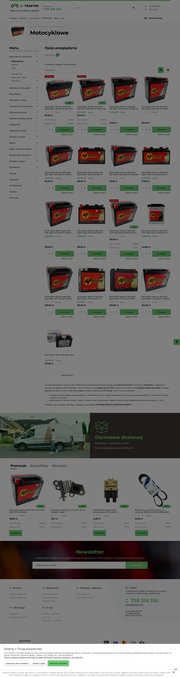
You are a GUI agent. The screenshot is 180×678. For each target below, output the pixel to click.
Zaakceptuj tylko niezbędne (17, 663)
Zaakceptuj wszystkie (58, 663)
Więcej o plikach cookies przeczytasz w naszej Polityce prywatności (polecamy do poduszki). (43, 657)
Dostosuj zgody (39, 663)
